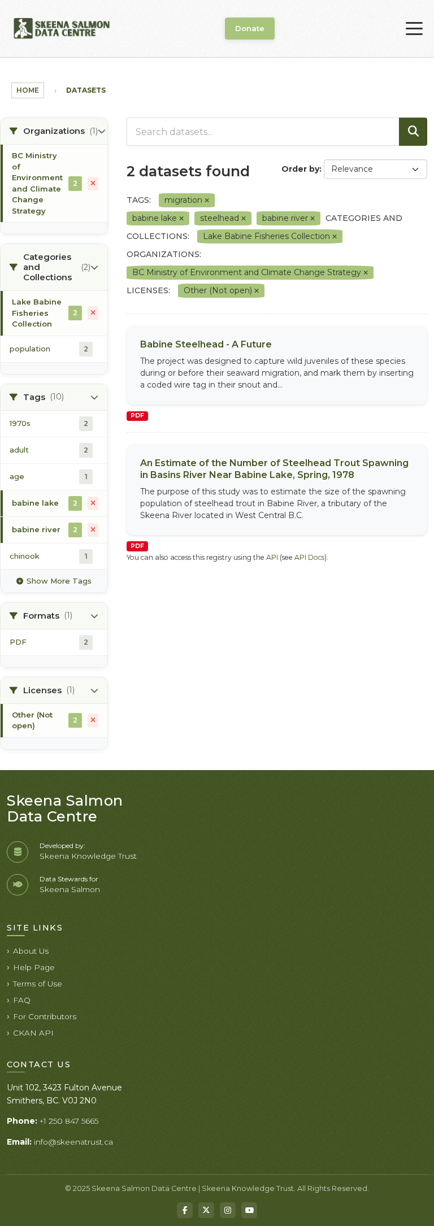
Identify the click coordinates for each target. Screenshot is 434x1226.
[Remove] (207, 201)
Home (27, 90)
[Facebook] (185, 1210)
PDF (137, 415)
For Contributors (44, 1016)
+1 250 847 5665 (69, 1120)
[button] (54, 131)
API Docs (309, 557)
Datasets (86, 90)
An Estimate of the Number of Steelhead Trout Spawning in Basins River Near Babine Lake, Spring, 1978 (274, 469)
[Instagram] (228, 1210)
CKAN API (33, 1032)
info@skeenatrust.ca (73, 1141)
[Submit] (413, 132)
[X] (206, 1210)
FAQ (22, 1000)
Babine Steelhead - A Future (206, 344)
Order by (300, 169)
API (272, 557)
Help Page (34, 967)
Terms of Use (37, 983)
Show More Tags (59, 580)
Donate (249, 28)
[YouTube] (249, 1210)
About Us (31, 950)
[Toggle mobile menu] (414, 29)
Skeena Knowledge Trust (88, 855)
